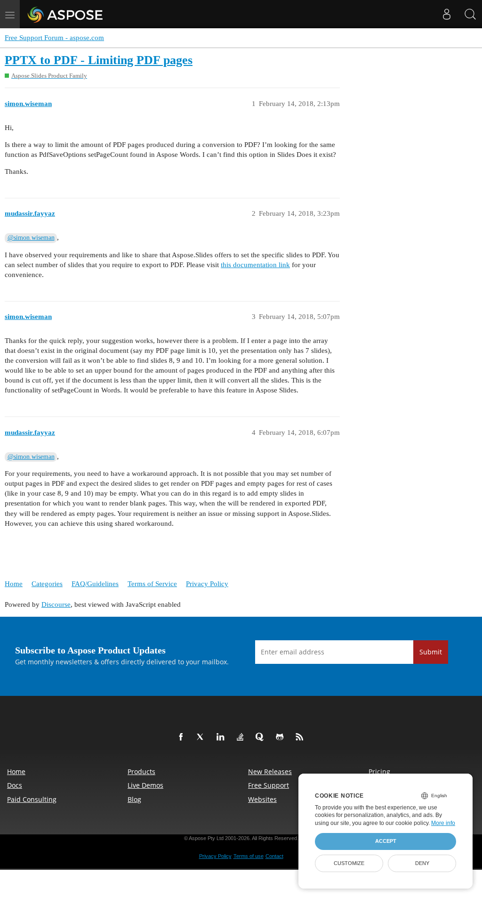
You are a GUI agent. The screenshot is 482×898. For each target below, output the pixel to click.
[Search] (470, 14)
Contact (274, 856)
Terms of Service (152, 584)
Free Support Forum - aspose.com (54, 37)
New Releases (270, 771)
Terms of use (248, 856)
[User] (446, 14)
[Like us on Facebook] (183, 737)
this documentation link (255, 265)
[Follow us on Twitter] (202, 737)
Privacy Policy (207, 584)
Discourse (56, 604)
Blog (134, 799)
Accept (385, 841)
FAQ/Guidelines (95, 584)
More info (443, 823)
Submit (430, 651)
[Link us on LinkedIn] (222, 737)
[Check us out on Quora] (262, 737)
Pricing (379, 771)
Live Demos (145, 785)
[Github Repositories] (281, 737)
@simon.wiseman (31, 237)
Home (14, 584)
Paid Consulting (31, 799)
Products (141, 771)
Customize (349, 863)
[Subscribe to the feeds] (301, 737)
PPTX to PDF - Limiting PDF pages (99, 60)
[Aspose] (65, 14)
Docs (14, 785)
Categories (47, 584)
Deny (422, 863)
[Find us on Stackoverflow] (242, 737)
